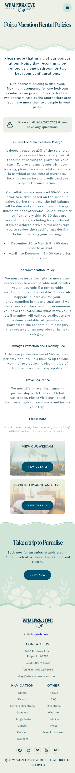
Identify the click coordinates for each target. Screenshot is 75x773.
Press (53, 725)
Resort (22, 699)
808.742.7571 (47, 122)
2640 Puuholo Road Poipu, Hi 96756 (37, 653)
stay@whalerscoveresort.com (37, 676)
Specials (22, 712)
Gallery (22, 725)
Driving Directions (22, 706)
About (54, 692)
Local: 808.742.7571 (37, 663)
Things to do (22, 719)
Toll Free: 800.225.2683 (37, 669)
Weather (53, 712)
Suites (22, 692)
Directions (54, 706)
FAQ (53, 699)
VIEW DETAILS (37, 466)
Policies (53, 719)
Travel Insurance (53, 732)
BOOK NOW (37, 575)
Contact (22, 732)
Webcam (22, 739)
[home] (19, 7)
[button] (67, 7)
